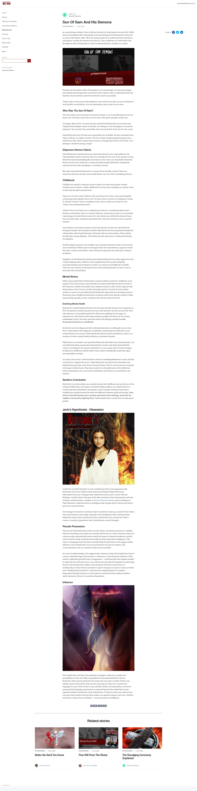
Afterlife (5, 46)
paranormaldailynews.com (186, 3)
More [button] (4, 51)
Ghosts (5, 34)
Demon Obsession (101, 500)
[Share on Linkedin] (181, 32)
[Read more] (55, 738)
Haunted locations (9, 25)
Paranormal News (9, 21)
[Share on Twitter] (177, 32)
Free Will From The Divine (93, 755)
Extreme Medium (8, 70)
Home (4, 17)
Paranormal (6, 29)
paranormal (68, 26)
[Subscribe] (29, 60)
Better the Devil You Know (49, 755)
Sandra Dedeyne (75, 16)
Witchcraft (6, 42)
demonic (94, 706)
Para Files (6, 38)
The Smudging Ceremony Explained (136, 756)
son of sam (102, 706)
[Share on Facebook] (173, 32)
